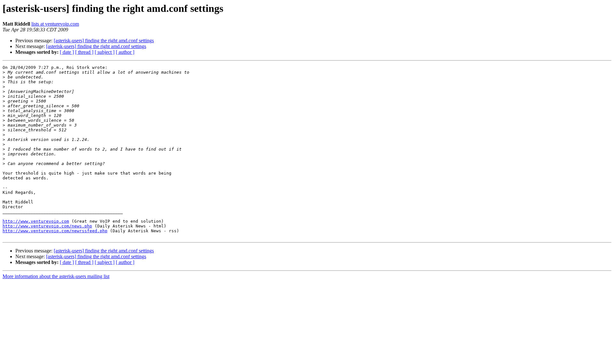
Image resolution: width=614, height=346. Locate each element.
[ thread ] (84, 52)
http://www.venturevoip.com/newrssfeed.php (55, 230)
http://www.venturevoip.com (36, 221)
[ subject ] (104, 52)
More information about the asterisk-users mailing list (56, 276)
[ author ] (125, 52)
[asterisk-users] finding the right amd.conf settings (104, 40)
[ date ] (67, 52)
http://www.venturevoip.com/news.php (47, 226)
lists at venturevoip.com (55, 24)
